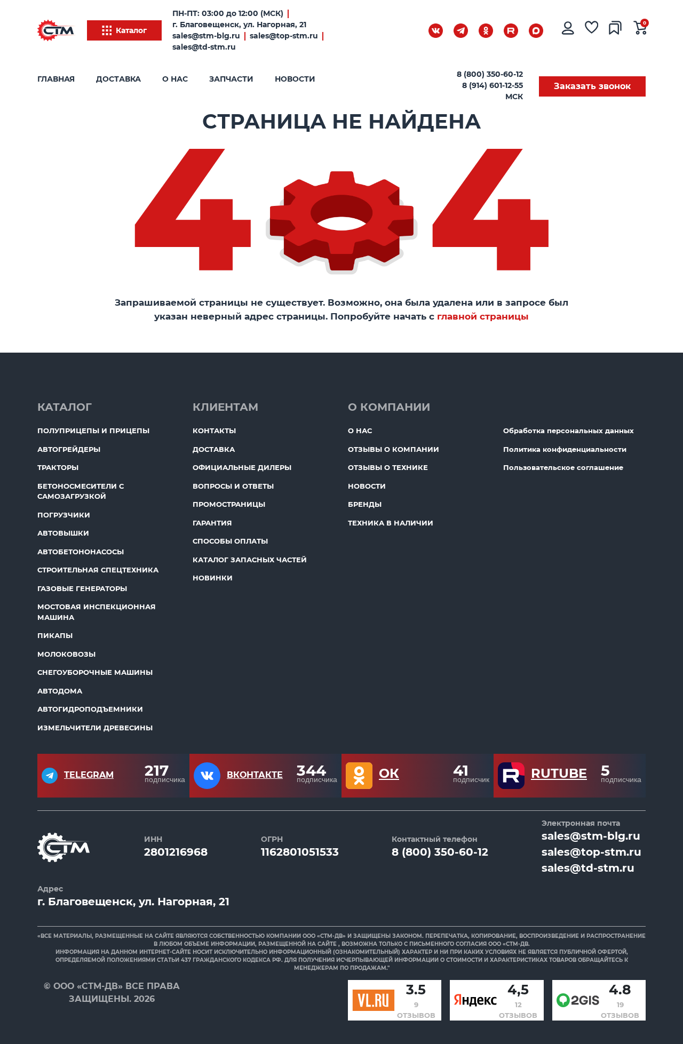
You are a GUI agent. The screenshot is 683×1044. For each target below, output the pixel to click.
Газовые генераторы (82, 588)
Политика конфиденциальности (564, 449)
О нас (175, 79)
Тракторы (57, 467)
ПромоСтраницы (229, 504)
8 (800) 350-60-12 (490, 74)
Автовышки (63, 533)
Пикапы (55, 635)
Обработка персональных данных (568, 430)
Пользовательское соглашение (563, 467)
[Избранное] (592, 30)
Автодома (59, 691)
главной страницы (483, 316)
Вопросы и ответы (233, 486)
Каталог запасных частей (250, 559)
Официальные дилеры (242, 467)
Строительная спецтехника (97, 569)
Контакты (214, 430)
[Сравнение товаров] (616, 30)
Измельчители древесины (95, 727)
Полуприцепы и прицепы (93, 430)
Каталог (131, 30)
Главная (56, 79)
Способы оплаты (230, 541)
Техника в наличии (390, 523)
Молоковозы (66, 654)
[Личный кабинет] (567, 30)
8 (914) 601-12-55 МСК (492, 91)
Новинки (213, 577)
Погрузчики (63, 515)
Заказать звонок (592, 86)
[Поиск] (408, 32)
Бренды (365, 504)
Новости (295, 79)
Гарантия (212, 523)
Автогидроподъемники (90, 709)
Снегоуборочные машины (95, 672)
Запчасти (231, 79)
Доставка (118, 79)
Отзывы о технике (388, 467)
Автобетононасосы (80, 551)
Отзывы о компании (393, 449)
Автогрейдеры (68, 449)
